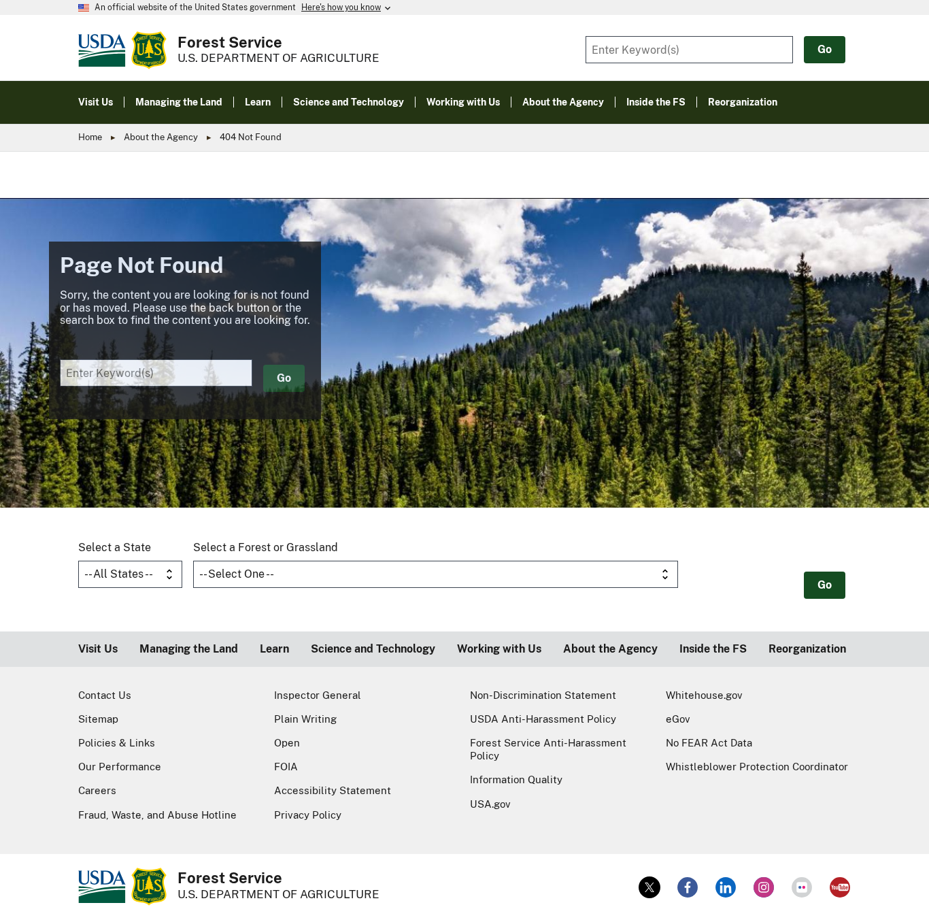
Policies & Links (116, 743)
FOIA (286, 766)
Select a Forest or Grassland (265, 547)
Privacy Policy (307, 815)
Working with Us (499, 648)
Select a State (114, 547)
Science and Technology (373, 648)
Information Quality (516, 779)
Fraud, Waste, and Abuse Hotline (157, 815)
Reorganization (807, 648)
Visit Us (98, 648)
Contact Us (104, 695)
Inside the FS (713, 648)
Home (90, 137)
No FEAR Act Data (709, 743)
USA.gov (490, 804)
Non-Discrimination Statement (543, 695)
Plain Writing (305, 719)
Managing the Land (188, 648)
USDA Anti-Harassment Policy (543, 719)
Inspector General (317, 695)
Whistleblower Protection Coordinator (757, 766)
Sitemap (98, 719)
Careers (97, 790)
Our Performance (119, 766)
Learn (274, 648)
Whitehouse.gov (704, 695)
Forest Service (230, 42)
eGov (678, 719)
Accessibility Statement (332, 790)
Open (287, 743)
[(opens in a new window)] (649, 887)
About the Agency (161, 137)
